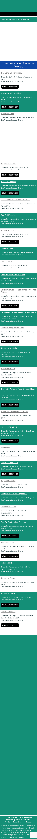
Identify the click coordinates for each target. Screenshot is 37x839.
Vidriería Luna (7, 248)
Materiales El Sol (8, 369)
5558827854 (10, 175)
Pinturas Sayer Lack (9, 463)
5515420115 (10, 306)
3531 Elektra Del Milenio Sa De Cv (15, 200)
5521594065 (10, 242)
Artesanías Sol (7, 261)
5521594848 (10, 341)
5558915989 (10, 86)
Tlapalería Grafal (8, 593)
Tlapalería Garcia (8, 481)
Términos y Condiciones (13, 822)
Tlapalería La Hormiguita (11, 73)
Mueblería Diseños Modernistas (14, 412)
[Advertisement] (18, 41)
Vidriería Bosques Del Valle (12, 328)
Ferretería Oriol (7, 542)
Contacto (29, 822)
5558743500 (10, 193)
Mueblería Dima (7, 114)
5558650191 (10, 382)
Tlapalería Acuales (8, 163)
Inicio (3, 19)
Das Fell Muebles (8, 215)
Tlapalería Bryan (8, 578)
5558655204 (10, 556)
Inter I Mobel (6, 563)
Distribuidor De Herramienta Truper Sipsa (18, 312)
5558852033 (10, 362)
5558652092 (10, 440)
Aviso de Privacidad (23, 819)
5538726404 (10, 474)
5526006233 (10, 536)
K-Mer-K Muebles (8, 182)
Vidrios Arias (6, 447)
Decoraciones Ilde (8, 507)
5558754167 (10, 107)
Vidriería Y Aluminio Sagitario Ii (14, 494)
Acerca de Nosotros (13, 817)
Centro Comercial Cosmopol (13, 274)
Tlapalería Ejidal (7, 230)
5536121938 (10, 625)
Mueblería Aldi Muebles (11, 93)
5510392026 (10, 605)
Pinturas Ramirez (8, 612)
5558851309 (10, 405)
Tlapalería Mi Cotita (9, 348)
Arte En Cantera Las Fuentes (13, 522)
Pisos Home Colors (9, 427)
